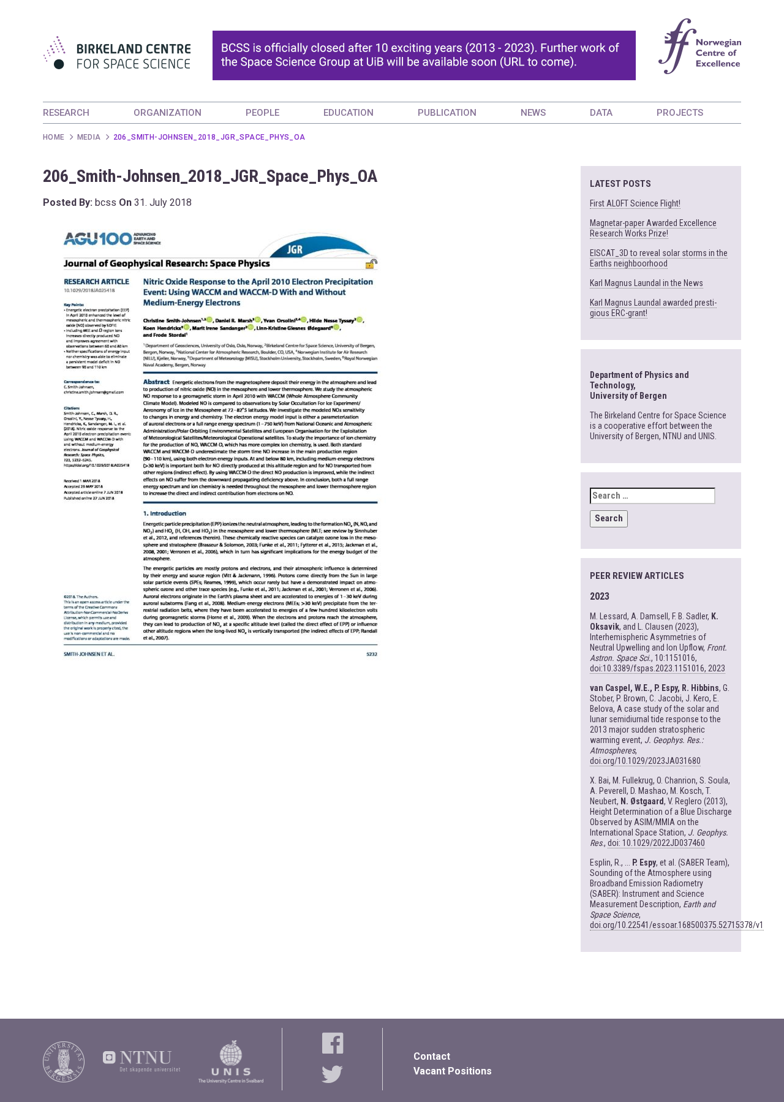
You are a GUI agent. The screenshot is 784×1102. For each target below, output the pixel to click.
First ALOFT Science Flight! (635, 203)
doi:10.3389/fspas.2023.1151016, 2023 (657, 668)
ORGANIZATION (168, 112)
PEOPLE (262, 112)
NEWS (533, 112)
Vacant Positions (452, 1071)
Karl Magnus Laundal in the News (646, 283)
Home (54, 137)
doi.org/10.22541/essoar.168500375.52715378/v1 (677, 925)
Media (89, 137)
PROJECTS (680, 112)
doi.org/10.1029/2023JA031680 (645, 761)
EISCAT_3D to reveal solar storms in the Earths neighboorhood (659, 258)
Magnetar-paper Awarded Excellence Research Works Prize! (653, 228)
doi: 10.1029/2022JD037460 (656, 843)
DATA (601, 112)
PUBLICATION (447, 112)
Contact (431, 1056)
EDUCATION (348, 112)
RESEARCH (66, 112)
